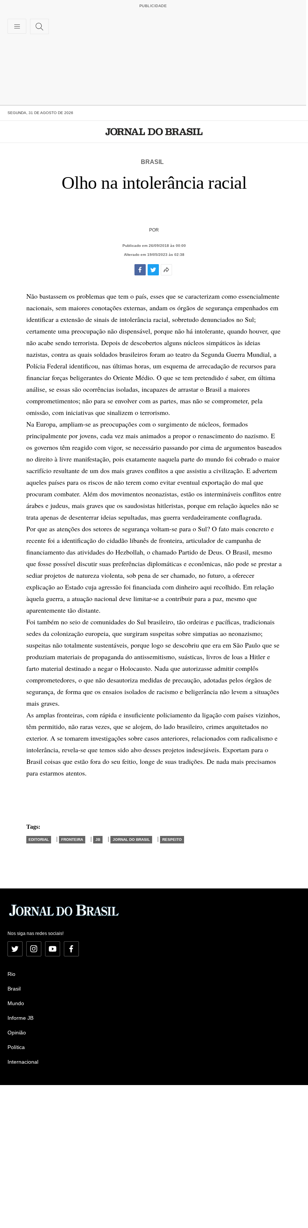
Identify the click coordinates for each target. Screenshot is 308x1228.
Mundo (16, 1003)
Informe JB (20, 1018)
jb (97, 839)
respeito (172, 839)
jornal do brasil (131, 839)
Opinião (17, 1033)
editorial (39, 839)
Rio (11, 974)
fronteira (72, 839)
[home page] (154, 132)
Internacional (23, 1062)
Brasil (152, 162)
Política (16, 1047)
